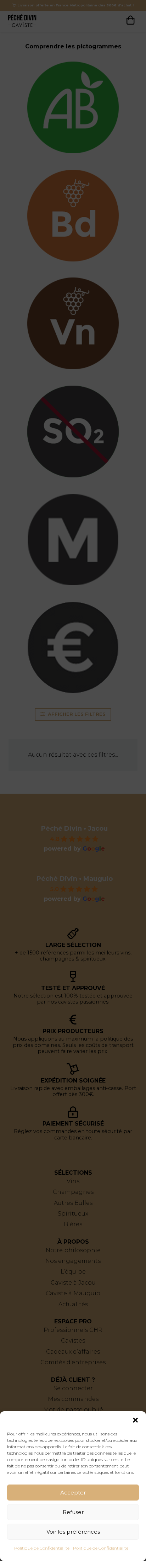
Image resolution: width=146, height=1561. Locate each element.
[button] (135, 1420)
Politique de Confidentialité (41, 1548)
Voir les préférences (73, 1531)
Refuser (73, 1512)
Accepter (73, 1492)
